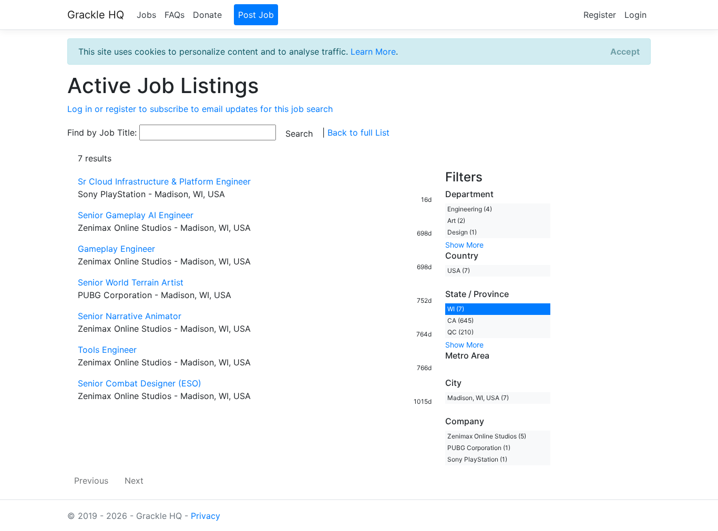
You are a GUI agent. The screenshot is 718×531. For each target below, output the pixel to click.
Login (635, 14)
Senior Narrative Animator (129, 316)
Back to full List (358, 132)
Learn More (373, 51)
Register (599, 14)
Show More (464, 244)
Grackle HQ (95, 14)
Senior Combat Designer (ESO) (139, 383)
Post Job (256, 14)
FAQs (174, 14)
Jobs (146, 14)
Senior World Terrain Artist (130, 282)
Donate (207, 14)
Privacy (205, 515)
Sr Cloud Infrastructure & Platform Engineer (164, 181)
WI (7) (455, 309)
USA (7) (458, 270)
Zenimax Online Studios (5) (486, 436)
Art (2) (456, 220)
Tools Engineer (107, 349)
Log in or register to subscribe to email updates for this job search (200, 109)
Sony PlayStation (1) (477, 459)
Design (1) (462, 232)
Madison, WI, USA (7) (478, 398)
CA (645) (460, 320)
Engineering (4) (469, 209)
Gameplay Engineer (116, 248)
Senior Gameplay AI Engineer (135, 215)
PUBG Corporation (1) (478, 448)
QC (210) (460, 332)
